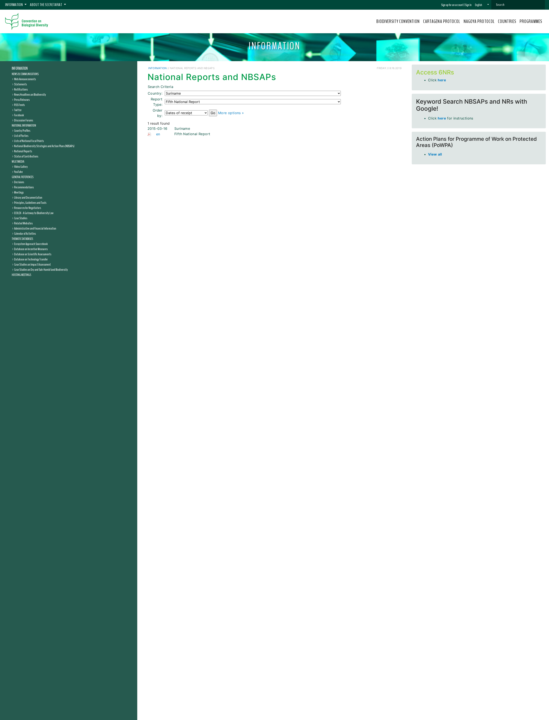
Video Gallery (21, 166)
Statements (20, 84)
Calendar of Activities (25, 233)
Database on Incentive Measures (31, 249)
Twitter (18, 110)
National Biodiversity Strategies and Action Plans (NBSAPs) (44, 146)
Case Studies (20, 218)
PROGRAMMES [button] (531, 21)
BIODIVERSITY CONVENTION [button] (397, 21)
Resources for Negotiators (27, 208)
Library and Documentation (28, 197)
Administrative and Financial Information (35, 228)
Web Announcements (25, 79)
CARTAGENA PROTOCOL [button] (441, 21)
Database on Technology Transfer (31, 259)
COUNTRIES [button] (507, 21)
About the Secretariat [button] (46, 4)
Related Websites (23, 223)
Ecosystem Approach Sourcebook (31, 244)
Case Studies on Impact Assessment (32, 264)
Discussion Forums (23, 120)
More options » (231, 113)
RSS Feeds (19, 105)
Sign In (468, 5)
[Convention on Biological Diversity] (26, 21)
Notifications (21, 89)
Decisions (19, 182)
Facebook (19, 115)
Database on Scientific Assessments (32, 254)
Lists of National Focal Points (29, 141)
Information (20, 68)
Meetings (19, 192)
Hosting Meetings (21, 274)
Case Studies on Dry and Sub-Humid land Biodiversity (41, 269)
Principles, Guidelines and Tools (30, 202)
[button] (482, 5)
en (158, 134)
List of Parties (21, 135)
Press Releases (22, 99)
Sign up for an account (452, 5)
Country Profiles (22, 130)
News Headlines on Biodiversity (30, 94)
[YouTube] (375, 68)
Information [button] (14, 4)
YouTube (18, 171)
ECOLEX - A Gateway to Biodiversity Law (33, 213)
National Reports (23, 151)
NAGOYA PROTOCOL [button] (479, 21)
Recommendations (24, 187)
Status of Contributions (26, 156)
